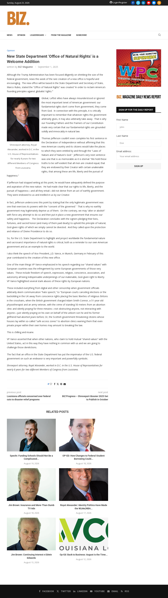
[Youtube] (149, 3)
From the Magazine (61, 35)
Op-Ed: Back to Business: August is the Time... (84, 554)
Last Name (122, 135)
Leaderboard (37, 35)
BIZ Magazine (25, 66)
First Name (122, 119)
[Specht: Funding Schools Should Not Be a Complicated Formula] (31, 435)
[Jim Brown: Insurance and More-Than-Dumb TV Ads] (31, 484)
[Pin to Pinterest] (61, 384)
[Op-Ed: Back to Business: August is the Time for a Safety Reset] (83, 534)
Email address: (124, 151)
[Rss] (159, 3)
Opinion (21, 35)
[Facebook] (133, 3)
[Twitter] (138, 3)
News (9, 35)
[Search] (159, 35)
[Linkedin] (143, 3)
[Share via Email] (64, 384)
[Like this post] (51, 384)
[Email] (154, 3)
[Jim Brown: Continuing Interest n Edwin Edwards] (31, 534)
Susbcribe (81, 35)
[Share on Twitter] (58, 384)
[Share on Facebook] (54, 384)
